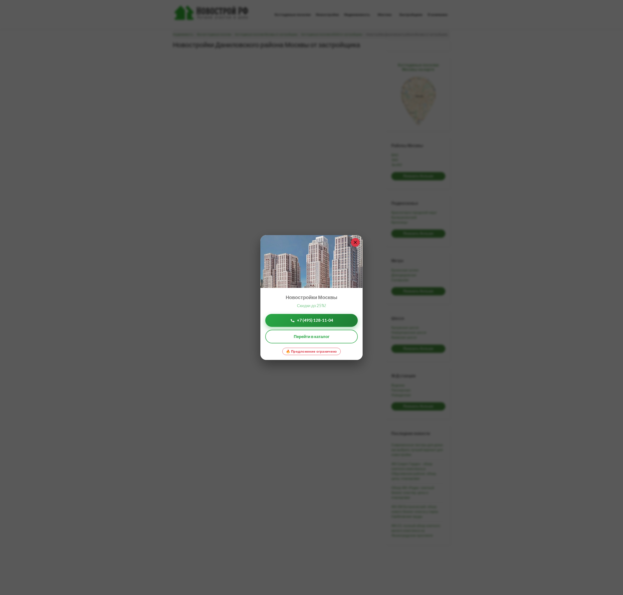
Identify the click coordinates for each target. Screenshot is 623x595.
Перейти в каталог (312, 336)
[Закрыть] (355, 242)
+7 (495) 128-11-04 (315, 320)
